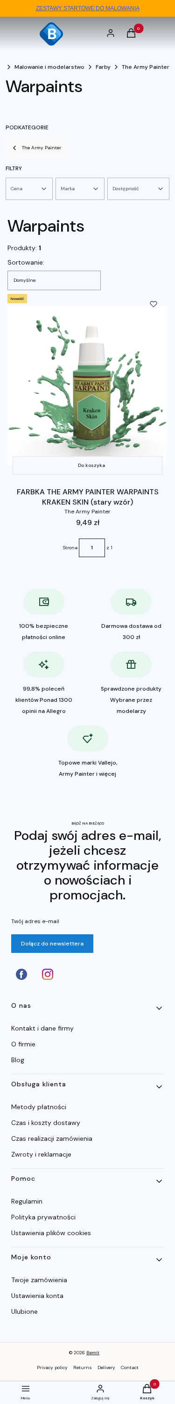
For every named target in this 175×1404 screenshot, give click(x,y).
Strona (70, 548)
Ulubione (24, 1311)
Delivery (106, 1367)
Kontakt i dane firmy (42, 1028)
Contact (130, 1367)
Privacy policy (52, 1367)
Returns (82, 1367)
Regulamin (26, 1201)
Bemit (92, 1353)
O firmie (23, 1044)
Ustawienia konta (37, 1295)
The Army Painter (145, 67)
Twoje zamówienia (39, 1280)
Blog (17, 1060)
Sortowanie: (25, 262)
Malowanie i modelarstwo (49, 67)
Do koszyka (91, 465)
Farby (103, 67)
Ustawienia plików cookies (52, 1233)
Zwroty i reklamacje (41, 1154)
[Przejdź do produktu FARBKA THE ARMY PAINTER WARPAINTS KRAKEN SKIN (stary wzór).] (87, 385)
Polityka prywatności (43, 1217)
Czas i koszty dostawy (45, 1122)
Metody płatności (38, 1107)
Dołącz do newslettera (52, 943)
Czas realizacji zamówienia (51, 1138)
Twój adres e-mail (35, 921)
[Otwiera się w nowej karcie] (21, 974)
